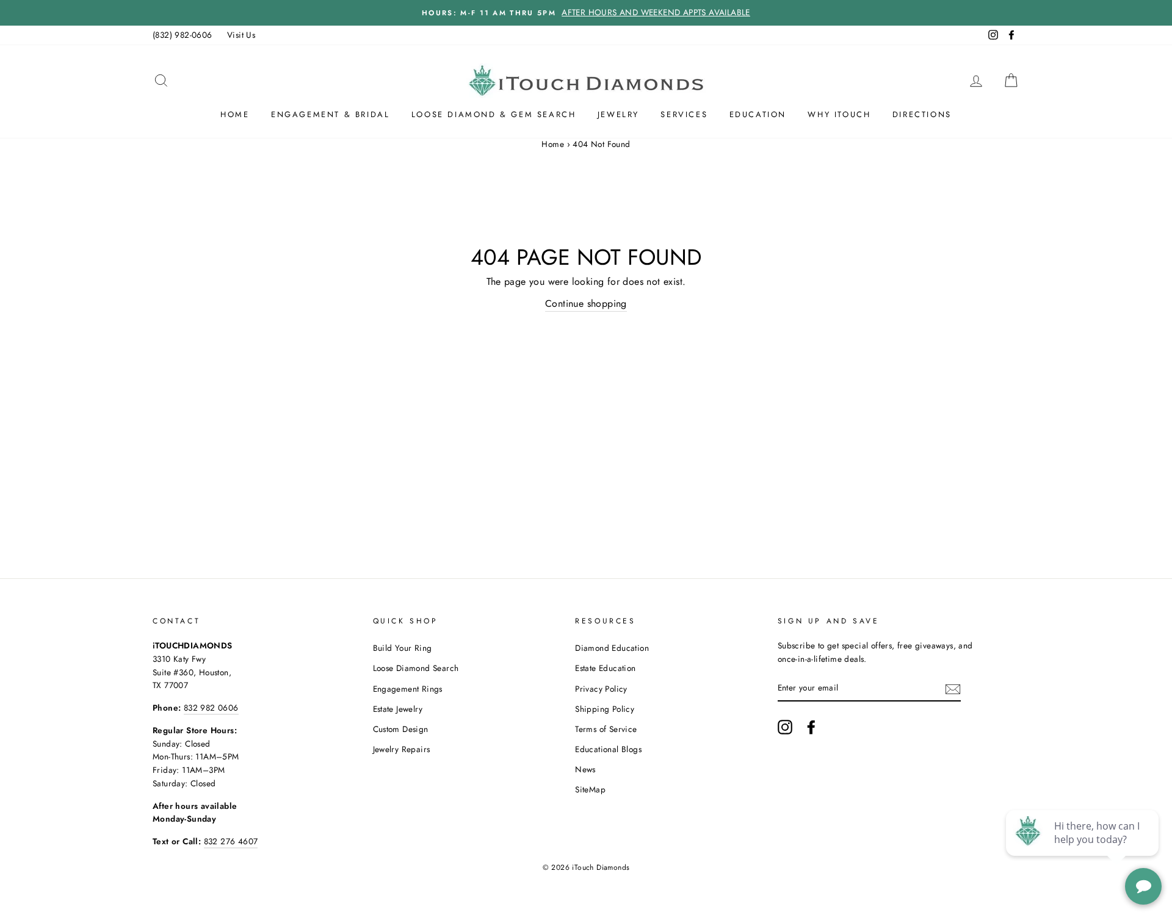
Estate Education (605, 668)
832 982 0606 (211, 708)
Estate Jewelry (398, 709)
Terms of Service (606, 729)
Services (683, 114)
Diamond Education (612, 648)
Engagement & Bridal (330, 114)
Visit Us (241, 35)
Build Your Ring (402, 648)
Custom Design (401, 729)
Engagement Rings (408, 689)
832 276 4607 (231, 841)
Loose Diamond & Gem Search (493, 114)
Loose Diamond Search (416, 668)
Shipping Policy (604, 709)
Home (234, 114)
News (585, 769)
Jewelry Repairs (401, 749)
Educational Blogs (608, 749)
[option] (586, 13)
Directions (922, 114)
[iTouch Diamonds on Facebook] (811, 727)
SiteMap (590, 789)
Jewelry (618, 114)
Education (757, 114)
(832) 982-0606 (182, 35)
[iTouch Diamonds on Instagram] (785, 727)
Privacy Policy (601, 689)
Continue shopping (586, 303)
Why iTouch (839, 114)
